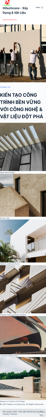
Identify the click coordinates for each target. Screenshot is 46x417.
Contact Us (5, 87)
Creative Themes (10, 414)
